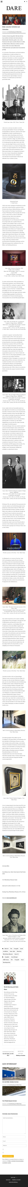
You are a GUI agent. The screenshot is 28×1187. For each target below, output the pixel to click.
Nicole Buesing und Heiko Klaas (14, 31)
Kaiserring (19, 951)
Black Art (7, 948)
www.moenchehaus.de (11, 898)
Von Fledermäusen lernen (9, 1101)
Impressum (8, 1179)
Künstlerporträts (6, 962)
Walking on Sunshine (20, 1055)
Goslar (21, 948)
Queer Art (17, 954)
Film (11, 948)
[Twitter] (24, 1)
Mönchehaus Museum (8, 954)
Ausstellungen (14, 957)
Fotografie (16, 948)
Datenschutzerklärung (13, 1182)
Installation (5, 951)
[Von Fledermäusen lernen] (14, 1095)
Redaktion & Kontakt (16, 1179)
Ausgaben (7, 957)
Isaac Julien (12, 951)
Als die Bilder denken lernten (10, 1082)
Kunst (22, 959)
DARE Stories (6, 959)
